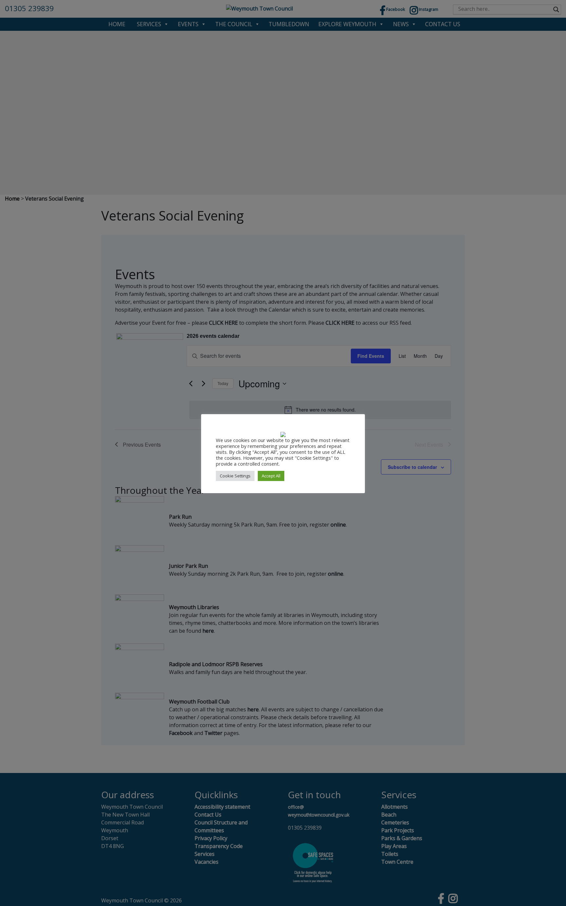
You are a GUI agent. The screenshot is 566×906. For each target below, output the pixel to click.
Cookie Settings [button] (235, 476)
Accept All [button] (271, 476)
